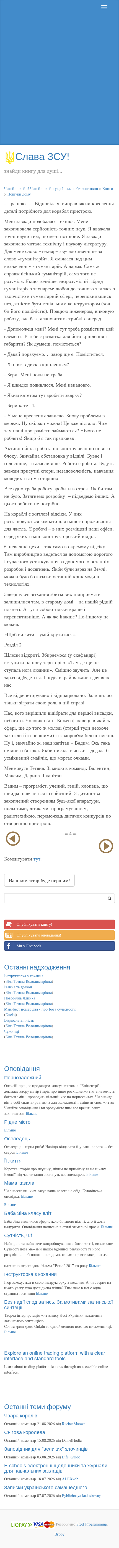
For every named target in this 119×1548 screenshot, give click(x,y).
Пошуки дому (19, 194)
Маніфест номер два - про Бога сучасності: (40, 1009)
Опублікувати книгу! (34, 924)
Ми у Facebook (29, 945)
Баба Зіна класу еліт (27, 1212)
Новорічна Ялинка (19, 998)
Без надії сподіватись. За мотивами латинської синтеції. (58, 1304)
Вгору (59, 1534)
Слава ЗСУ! (42, 156)
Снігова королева (24, 1431)
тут (36, 858)
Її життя (13, 1160)
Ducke (10, 1014)
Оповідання (22, 1068)
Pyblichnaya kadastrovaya (82, 1495)
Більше (31, 1113)
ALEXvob (70, 1478)
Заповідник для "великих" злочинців (46, 1448)
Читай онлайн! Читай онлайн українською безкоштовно (51, 188)
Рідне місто (17, 1121)
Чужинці (11, 1031)
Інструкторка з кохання (23, 975)
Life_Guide (71, 1457)
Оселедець (17, 1138)
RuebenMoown (74, 1423)
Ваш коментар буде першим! (39, 880)
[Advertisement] (59, 79)
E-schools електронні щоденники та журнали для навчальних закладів (55, 1467)
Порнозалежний (22, 1077)
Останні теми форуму (37, 1406)
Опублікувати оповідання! (39, 935)
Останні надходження (37, 966)
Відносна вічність (19, 1020)
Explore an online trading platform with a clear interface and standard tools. (54, 1355)
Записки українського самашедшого (45, 1487)
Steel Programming (91, 1524)
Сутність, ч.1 (18, 1235)
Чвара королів (20, 1415)
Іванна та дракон (18, 986)
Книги (107, 188)
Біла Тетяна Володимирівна (29, 981)
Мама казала (19, 1182)
